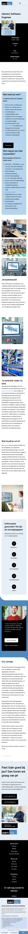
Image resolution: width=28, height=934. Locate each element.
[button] (20, 3)
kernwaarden (9, 126)
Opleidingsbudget (10, 192)
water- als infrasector (8, 391)
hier (25, 746)
